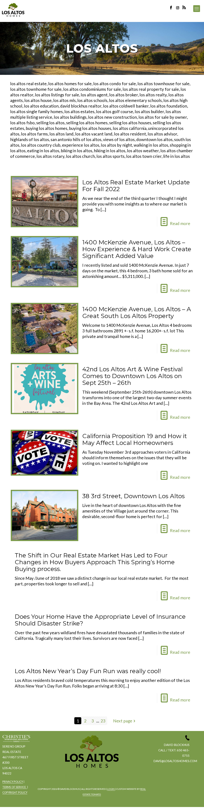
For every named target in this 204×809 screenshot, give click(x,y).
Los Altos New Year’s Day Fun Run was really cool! (88, 671)
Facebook (172, 7)
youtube (102, 778)
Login (111, 788)
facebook (80, 778)
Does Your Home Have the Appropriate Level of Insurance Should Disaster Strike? (100, 620)
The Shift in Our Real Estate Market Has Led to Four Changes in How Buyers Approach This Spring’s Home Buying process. (95, 562)
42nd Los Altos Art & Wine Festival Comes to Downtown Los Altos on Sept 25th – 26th (132, 375)
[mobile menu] (196, 8)
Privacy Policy (12, 781)
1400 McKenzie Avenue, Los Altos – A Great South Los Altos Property (136, 312)
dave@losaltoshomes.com (175, 761)
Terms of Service (14, 787)
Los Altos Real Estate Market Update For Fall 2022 (136, 186)
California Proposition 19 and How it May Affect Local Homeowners (134, 439)
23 (103, 720)
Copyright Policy (14, 792)
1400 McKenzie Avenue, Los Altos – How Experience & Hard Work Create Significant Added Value (136, 249)
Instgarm (91, 778)
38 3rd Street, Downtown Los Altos (133, 496)
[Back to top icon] (185, 801)
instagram (178, 7)
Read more (180, 223)
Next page (122, 720)
